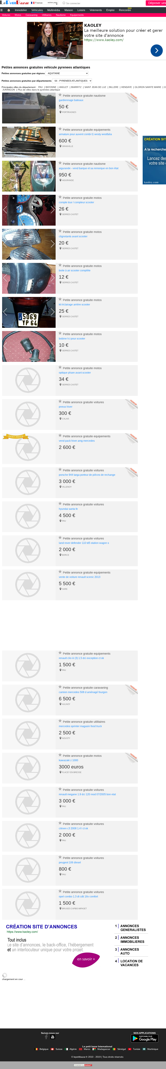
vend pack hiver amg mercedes (77, 440)
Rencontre (125, 10)
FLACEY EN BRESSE (71, 772)
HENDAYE (126, 87)
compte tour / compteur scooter (76, 202)
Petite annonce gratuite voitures (83, 402)
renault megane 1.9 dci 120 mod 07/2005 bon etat (87, 794)
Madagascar (103, 1049)
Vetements (96, 10)
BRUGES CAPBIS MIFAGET (74, 908)
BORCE (65, 555)
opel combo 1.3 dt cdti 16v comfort (78, 896)
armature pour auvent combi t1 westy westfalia (85, 134)
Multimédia (53, 10)
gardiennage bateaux (71, 100)
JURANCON (8, 89)
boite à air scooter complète (74, 270)
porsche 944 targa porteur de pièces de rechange (87, 474)
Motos (18, 15)
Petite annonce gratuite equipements (86, 129)
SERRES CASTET (70, 214)
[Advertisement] (70, 626)
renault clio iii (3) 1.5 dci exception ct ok (81, 658)
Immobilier (21, 10)
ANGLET (63, 87)
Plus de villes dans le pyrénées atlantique (39, 89)
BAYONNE (51, 87)
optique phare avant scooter (75, 372)
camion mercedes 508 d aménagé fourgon (83, 692)
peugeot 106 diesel (70, 862)
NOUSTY (66, 738)
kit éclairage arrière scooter (74, 304)
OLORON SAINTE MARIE (148, 87)
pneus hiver (65, 406)
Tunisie (136, 1049)
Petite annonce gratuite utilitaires (84, 721)
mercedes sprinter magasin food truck (80, 726)
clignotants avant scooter (73, 236)
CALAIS (65, 419)
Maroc (87, 1049)
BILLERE (113, 87)
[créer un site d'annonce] (83, 1065)
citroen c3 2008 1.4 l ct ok (73, 828)
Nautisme (61, 15)
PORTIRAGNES (69, 112)
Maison (69, 10)
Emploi (110, 10)
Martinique (152, 1049)
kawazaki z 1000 (68, 760)
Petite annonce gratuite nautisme (84, 95)
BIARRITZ (76, 87)
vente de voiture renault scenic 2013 (79, 577)
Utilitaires (46, 15)
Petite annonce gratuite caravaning (85, 687)
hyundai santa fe (68, 508)
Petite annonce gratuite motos (82, 197)
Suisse (59, 1049)
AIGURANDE (68, 180)
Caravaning (31, 15)
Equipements (77, 15)
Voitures (6, 15)
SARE (64, 589)
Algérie (73, 1049)
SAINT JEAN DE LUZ (95, 87)
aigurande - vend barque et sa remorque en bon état (88, 168)
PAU (40, 87)
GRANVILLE (67, 146)
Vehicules (37, 10)
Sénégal (121, 1049)
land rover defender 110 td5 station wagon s (84, 543)
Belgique (44, 1049)
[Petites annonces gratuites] (14, 2)
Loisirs (81, 10)
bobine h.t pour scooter (72, 338)
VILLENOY (67, 487)
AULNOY (66, 704)
